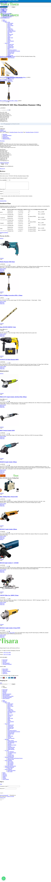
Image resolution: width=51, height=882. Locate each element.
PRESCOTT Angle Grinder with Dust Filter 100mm (13, 396)
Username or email (4, 786)
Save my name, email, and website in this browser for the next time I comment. (16, 196)
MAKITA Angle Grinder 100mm (8, 462)
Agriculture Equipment (7, 664)
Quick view (2, 270)
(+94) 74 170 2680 (7, 654)
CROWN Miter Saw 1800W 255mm (9, 595)
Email (1, 193)
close (1, 682)
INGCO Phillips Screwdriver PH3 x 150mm (9, 100)
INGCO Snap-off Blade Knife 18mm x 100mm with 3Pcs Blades (13, 77)
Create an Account (10, 796)
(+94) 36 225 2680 (7, 652)
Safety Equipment (6, 663)
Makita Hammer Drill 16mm (7, 261)
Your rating (2, 180)
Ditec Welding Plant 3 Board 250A (9, 496)
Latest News (4, 673)
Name (1, 191)
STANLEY (36, 132)
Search (13, 684)
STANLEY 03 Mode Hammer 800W (9, 359)
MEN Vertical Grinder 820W (7, 430)
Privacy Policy (5, 669)
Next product (2, 80)
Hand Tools (4, 660)
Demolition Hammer (11, 56)
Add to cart (2, 128)
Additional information (6, 135)
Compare (2, 130)
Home (1, 56)
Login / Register (5, 779)
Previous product (3, 57)
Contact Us (4, 672)
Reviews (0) (4, 136)
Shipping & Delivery (6, 138)
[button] (2, 335)
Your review (3, 189)
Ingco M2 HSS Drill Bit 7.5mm (8, 327)
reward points (7, 123)
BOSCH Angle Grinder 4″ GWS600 (9, 562)
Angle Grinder (12, 632)
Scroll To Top (2, 797)
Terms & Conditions (6, 671)
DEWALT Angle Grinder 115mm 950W (10, 628)
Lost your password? (4, 795)
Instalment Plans (5, 137)
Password (2, 788)
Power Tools (4, 56)
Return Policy (5, 670)
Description (4, 134)
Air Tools (4, 661)
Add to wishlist (3, 131)
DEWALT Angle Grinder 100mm (8, 529)
